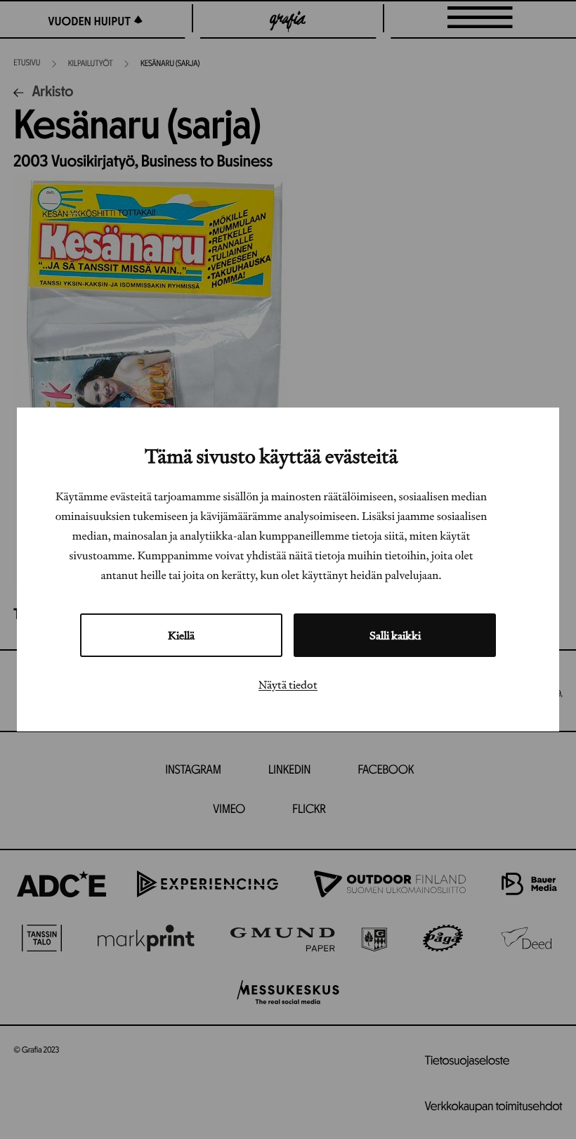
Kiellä (181, 635)
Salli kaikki (395, 635)
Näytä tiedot (288, 684)
